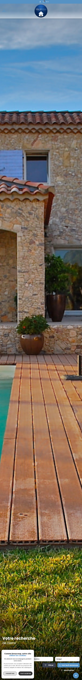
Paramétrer (10, 673)
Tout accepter (25, 673)
